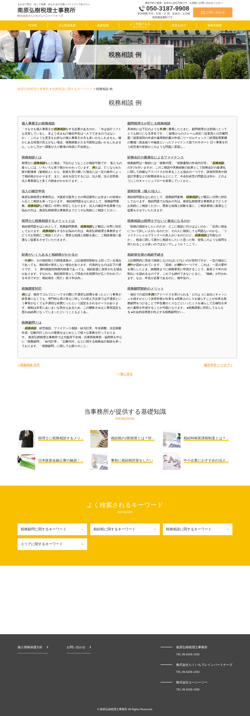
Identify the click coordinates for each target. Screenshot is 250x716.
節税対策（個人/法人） (144, 191)
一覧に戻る (125, 374)
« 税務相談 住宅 (29, 365)
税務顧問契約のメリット (145, 289)
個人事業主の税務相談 (38, 123)
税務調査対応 (32, 289)
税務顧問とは (32, 323)
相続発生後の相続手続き (145, 255)
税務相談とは (32, 157)
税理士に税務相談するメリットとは (48, 221)
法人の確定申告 (33, 191)
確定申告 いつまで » (218, 365)
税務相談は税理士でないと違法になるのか (158, 221)
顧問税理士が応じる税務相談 (149, 123)
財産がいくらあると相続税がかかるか (50, 255)
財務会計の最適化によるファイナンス (155, 157)
